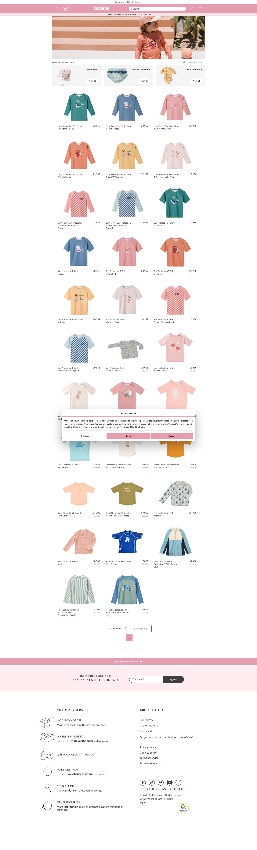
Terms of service (149, 758)
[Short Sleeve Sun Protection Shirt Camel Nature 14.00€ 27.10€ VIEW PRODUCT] (127, 444)
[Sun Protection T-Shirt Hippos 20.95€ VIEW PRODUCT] (79, 251)
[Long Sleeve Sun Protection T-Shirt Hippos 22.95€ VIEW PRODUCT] (127, 106)
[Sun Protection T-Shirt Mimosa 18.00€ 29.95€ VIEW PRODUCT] (79, 541)
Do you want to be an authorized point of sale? (166, 737)
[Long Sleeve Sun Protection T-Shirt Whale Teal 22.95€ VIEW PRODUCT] (79, 106)
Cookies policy (148, 752)
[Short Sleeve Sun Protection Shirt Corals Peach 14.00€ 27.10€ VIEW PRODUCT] (79, 493)
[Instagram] (178, 783)
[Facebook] (143, 783)
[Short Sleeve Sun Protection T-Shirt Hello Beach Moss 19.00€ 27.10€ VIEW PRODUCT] (127, 493)
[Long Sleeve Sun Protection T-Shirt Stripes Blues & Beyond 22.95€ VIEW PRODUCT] (127, 202)
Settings (85, 436)
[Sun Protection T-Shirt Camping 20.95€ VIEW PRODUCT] (175, 251)
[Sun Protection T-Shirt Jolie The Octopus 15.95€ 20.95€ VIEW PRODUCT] (175, 396)
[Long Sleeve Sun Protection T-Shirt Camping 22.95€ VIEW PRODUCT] (79, 154)
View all (92, 81)
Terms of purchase (150, 763)
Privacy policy (148, 747)
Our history (146, 719)
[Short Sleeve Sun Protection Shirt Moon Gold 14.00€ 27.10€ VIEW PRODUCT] (175, 444)
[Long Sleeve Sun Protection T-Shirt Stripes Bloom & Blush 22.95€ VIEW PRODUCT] (79, 202)
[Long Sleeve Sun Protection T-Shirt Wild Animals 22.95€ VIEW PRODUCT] (127, 154)
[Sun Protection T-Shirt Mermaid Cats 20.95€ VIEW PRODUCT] (127, 299)
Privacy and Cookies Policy (132, 427)
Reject (128, 436)
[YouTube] (170, 783)
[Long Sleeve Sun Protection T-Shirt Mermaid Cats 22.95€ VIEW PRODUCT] (175, 154)
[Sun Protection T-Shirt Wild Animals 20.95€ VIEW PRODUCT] (79, 299)
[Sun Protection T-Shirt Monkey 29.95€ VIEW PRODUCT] (175, 493)
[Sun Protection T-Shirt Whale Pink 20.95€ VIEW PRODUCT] (127, 251)
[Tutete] (108, 9)
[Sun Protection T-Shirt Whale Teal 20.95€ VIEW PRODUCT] (175, 202)
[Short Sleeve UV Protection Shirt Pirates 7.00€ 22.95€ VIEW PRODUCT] (127, 541)
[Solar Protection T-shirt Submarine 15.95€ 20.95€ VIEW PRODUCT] (79, 444)
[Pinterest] (161, 783)
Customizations (149, 725)
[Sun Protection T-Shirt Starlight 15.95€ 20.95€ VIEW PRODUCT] (79, 396)
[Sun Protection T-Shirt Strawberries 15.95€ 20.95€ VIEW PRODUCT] (175, 348)
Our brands (146, 731)
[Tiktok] (152, 783)
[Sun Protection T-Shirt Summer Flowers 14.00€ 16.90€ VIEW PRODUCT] (127, 348)
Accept (172, 436)
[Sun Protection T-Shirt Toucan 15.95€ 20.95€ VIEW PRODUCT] (127, 396)
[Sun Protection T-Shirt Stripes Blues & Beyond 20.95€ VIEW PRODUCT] (79, 348)
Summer (54, 62)
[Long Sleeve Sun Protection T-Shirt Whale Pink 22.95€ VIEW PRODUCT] (175, 106)
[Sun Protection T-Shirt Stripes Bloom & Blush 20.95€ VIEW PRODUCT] (175, 299)
